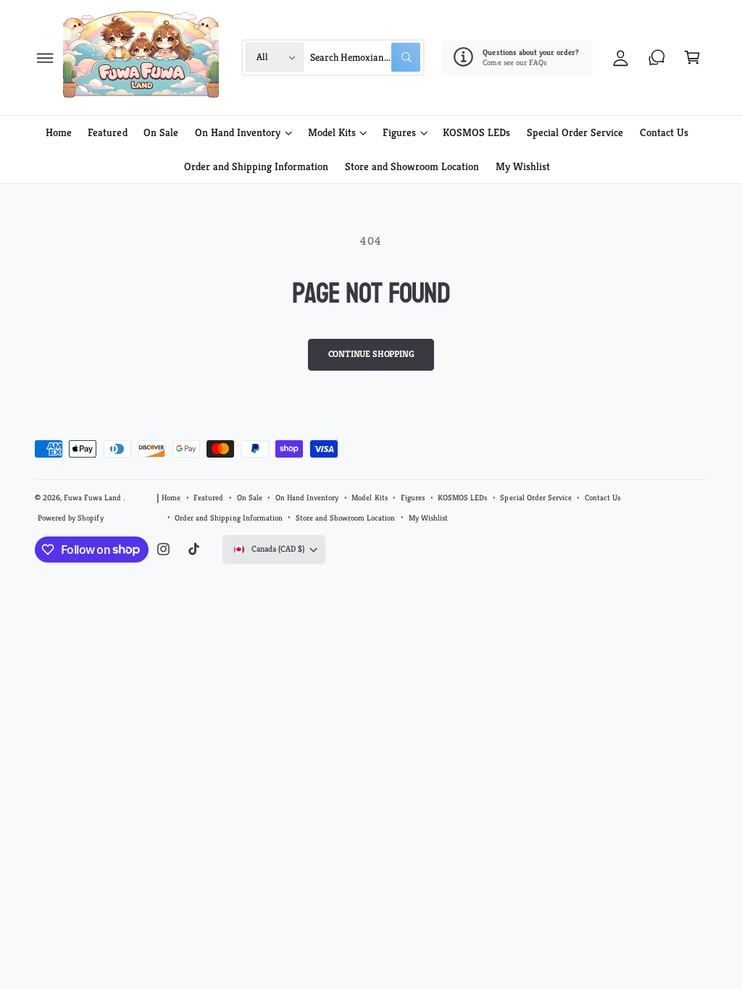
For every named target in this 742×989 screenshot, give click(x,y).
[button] (45, 57)
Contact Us (602, 497)
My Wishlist (428, 518)
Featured (208, 497)
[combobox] (365, 57)
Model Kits (369, 497)
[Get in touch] (657, 57)
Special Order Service (535, 497)
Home (171, 497)
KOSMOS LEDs (462, 497)
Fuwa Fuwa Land (93, 497)
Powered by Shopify (70, 518)
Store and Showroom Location (345, 518)
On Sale (249, 497)
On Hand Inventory (306, 497)
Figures (413, 497)
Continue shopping (371, 354)
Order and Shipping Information (228, 518)
